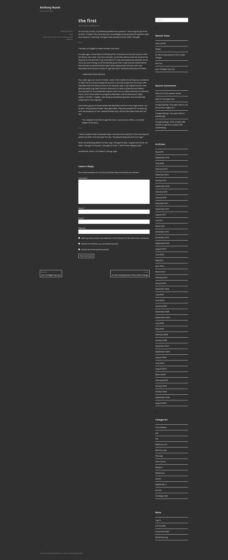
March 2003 (160, 374)
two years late (168, 99)
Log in (158, 520)
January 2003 (161, 386)
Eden (157, 99)
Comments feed (162, 531)
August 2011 (160, 215)
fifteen (158, 49)
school (158, 479)
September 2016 (162, 157)
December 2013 (162, 175)
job (156, 433)
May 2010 (159, 260)
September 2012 (162, 186)
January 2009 (161, 306)
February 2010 (161, 277)
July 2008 (159, 323)
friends (50, 37)
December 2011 (161, 203)
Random (159, 467)
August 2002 (161, 403)
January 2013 (160, 180)
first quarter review (172, 93)
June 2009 (159, 300)
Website (81, 228)
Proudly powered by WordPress (50, 553)
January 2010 (160, 283)
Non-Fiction (83, 26)
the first (158, 63)
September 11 (161, 484)
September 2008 (162, 317)
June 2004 (159, 363)
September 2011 (162, 209)
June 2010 (159, 254)
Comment (83, 178)
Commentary (160, 427)
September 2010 (162, 243)
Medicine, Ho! (161, 444)
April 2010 (159, 266)
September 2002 (162, 397)
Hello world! (160, 43)
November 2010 (162, 237)
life (156, 439)
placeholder (160, 116)
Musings (159, 456)
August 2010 (160, 249)
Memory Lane (161, 450)
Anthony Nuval (50, 7)
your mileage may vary (165, 69)
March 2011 (160, 226)
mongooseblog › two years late (168, 105)
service (158, 490)
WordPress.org (161, 537)
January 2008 (161, 340)
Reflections (94, 26)
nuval (71, 34)
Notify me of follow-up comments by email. (100, 244)
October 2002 (161, 392)
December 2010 (162, 232)
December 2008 (162, 312)
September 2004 (162, 352)
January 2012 (160, 197)
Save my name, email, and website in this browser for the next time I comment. (115, 238)
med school (57, 37)
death (45, 37)
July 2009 (159, 294)
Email (81, 218)
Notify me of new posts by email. (95, 249)
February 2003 (161, 380)
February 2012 (161, 192)
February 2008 (161, 334)
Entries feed (160, 526)
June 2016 (159, 163)
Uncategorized (161, 496)
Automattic (79, 553)
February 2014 (161, 169)
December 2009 (162, 289)
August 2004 (161, 357)
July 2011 (159, 220)
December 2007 (162, 346)
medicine (65, 37)
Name (81, 208)
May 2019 (159, 152)
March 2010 (160, 272)
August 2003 (161, 369)
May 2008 (159, 329)
